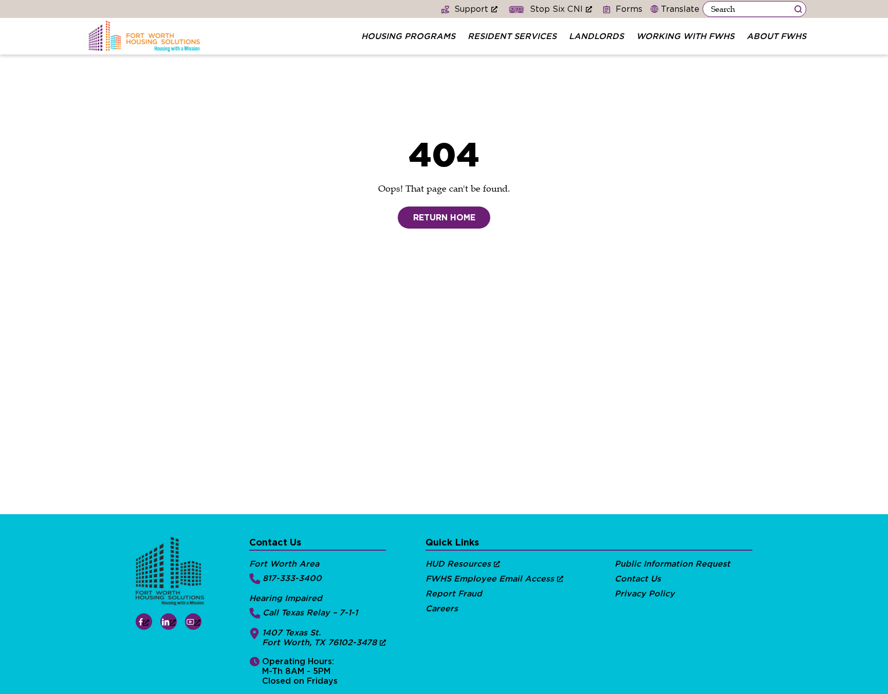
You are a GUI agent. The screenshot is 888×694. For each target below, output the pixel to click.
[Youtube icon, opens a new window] (193, 621)
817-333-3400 (292, 578)
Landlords (596, 36)
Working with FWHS (685, 36)
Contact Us (638, 579)
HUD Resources (458, 564)
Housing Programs (408, 36)
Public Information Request (672, 564)
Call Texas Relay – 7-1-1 (310, 612)
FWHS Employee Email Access (489, 579)
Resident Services (512, 36)
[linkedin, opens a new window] (168, 621)
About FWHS (776, 36)
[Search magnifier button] (798, 9)
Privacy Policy (645, 593)
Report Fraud (453, 593)
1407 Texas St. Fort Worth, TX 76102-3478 (319, 637)
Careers (441, 608)
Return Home (444, 217)
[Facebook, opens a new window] (144, 621)
